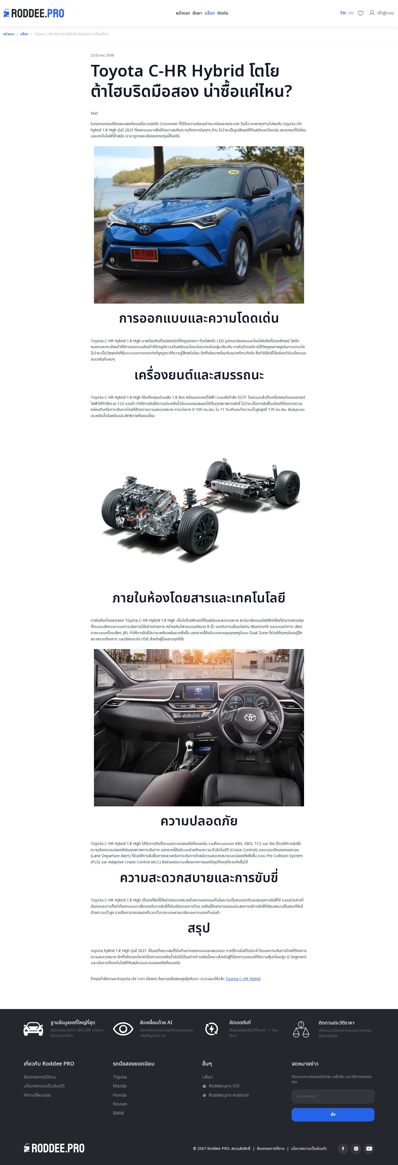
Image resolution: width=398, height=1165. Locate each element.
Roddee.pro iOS (224, 1086)
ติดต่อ (222, 13)
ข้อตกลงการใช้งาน (40, 1077)
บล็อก (210, 13)
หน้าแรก (183, 13)
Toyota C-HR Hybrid (243, 979)
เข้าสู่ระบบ (385, 13)
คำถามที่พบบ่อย (37, 1095)
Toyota (120, 1077)
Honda (119, 1095)
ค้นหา (197, 13)
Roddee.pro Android (229, 1095)
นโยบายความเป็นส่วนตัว (44, 1086)
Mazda (119, 1086)
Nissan (120, 1104)
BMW (118, 1113)
